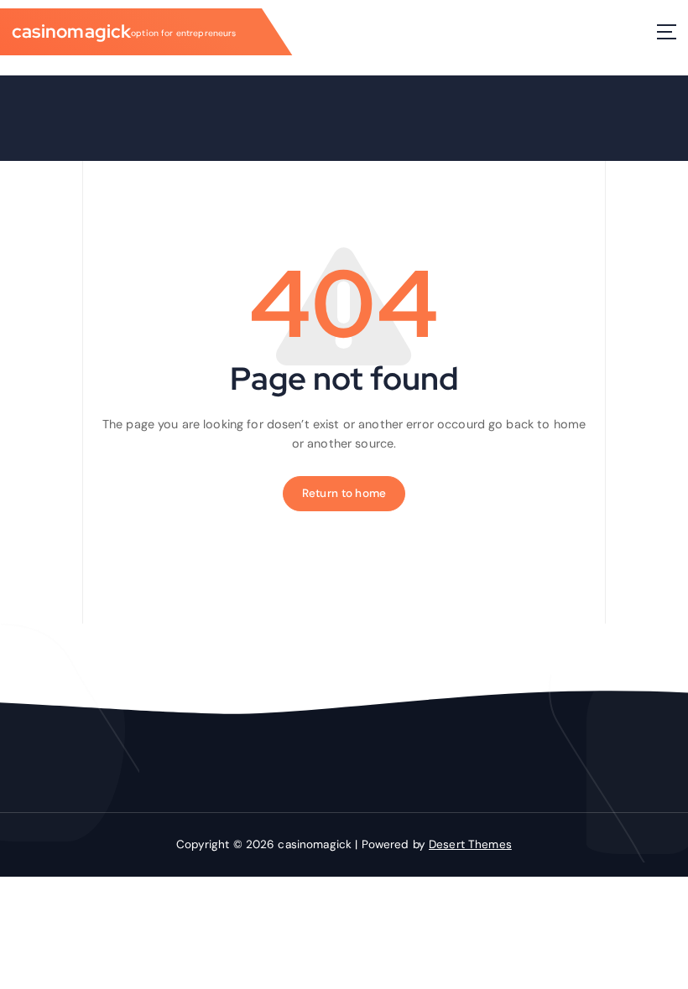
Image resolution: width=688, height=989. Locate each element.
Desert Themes (470, 844)
